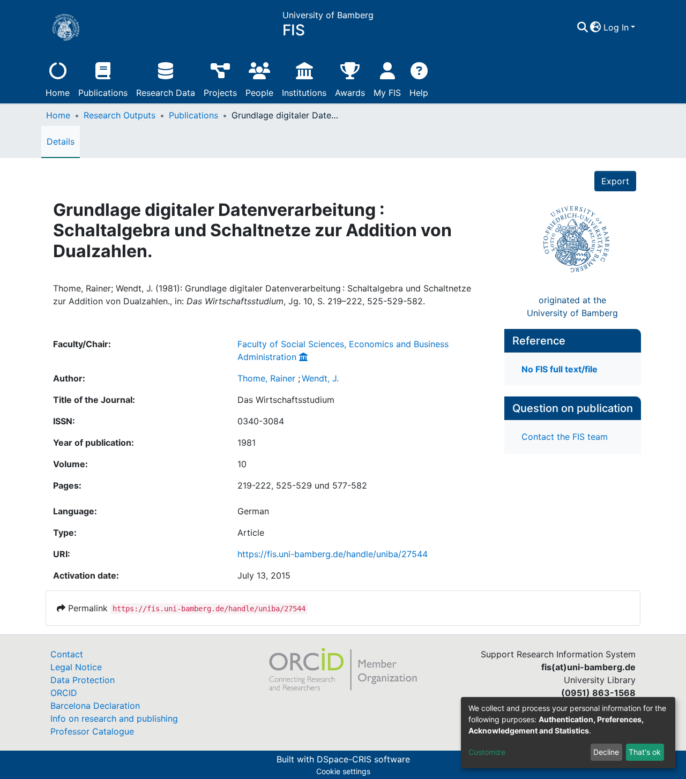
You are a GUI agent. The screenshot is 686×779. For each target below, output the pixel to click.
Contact (66, 654)
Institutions (304, 92)
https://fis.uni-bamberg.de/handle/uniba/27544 (332, 554)
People (259, 92)
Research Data (165, 92)
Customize (486, 751)
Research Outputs (119, 115)
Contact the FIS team (564, 436)
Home (58, 92)
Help (418, 92)
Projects (220, 92)
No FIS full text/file (559, 369)
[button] (595, 27)
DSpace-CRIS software (363, 759)
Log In (616, 27)
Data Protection (82, 680)
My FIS (387, 92)
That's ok (645, 751)
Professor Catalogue (92, 731)
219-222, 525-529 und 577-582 (302, 485)
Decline (606, 751)
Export (615, 181)
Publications (103, 92)
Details (60, 141)
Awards (350, 92)
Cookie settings (343, 771)
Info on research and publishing (114, 718)
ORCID (63, 692)
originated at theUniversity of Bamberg (572, 306)
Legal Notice (76, 667)
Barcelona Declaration (95, 705)
